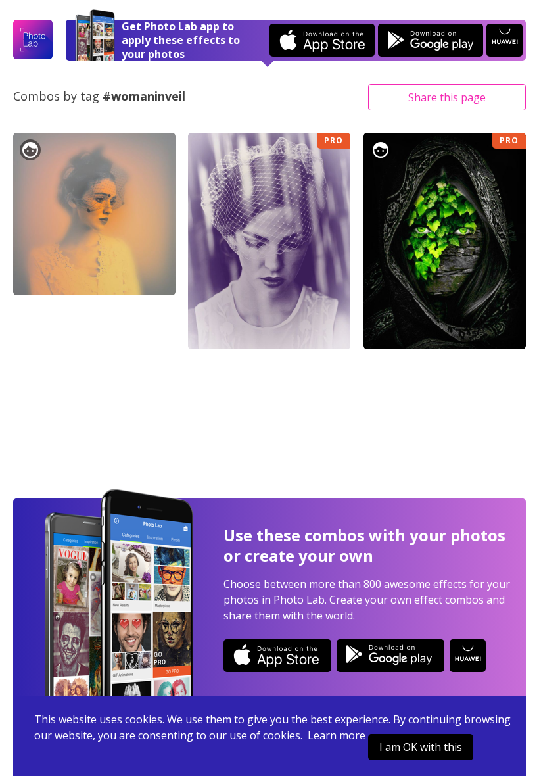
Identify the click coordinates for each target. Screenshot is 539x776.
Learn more (336, 735)
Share (447, 97)
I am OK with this (420, 747)
